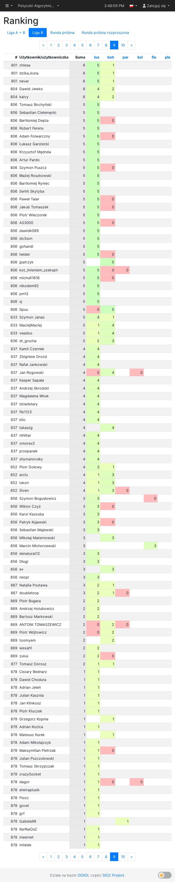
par (126, 57)
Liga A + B (16, 32)
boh (110, 57)
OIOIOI (82, 875)
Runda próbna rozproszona (105, 32)
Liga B (37, 32)
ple (167, 57)
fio (154, 57)
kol (140, 57)
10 (123, 45)
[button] (38, 5)
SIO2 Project (113, 875)
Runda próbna (62, 32)
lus (96, 57)
